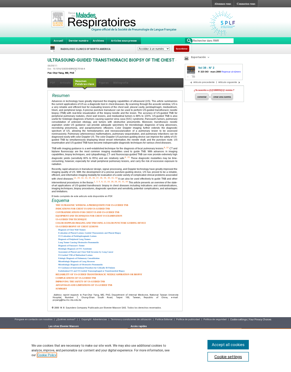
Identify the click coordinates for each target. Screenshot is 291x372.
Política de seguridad (215, 319)
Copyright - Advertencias (94, 319)
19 (108, 182)
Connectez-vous (246, 4)
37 (97, 178)
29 (116, 182)
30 (119, 182)
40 (109, 178)
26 (78, 178)
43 (116, 178)
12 (75, 178)
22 (167, 148)
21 (128, 157)
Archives (98, 40)
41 (112, 178)
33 (86, 178)
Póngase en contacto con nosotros (33, 319)
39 (105, 178)
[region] (145, 350)
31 (123, 182)
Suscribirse (181, 49)
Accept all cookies (228, 344)
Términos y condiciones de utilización (131, 319)
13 (105, 182)
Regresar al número (231, 71)
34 (127, 182)
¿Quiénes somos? (65, 319)
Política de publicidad (188, 319)
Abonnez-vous (222, 4)
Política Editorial (163, 319)
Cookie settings (228, 356)
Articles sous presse (124, 40)
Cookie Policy (46, 355)
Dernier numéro (78, 40)
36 (93, 178)
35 (90, 178)
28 (112, 182)
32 (82, 178)
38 (101, 178)
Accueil (58, 40)
